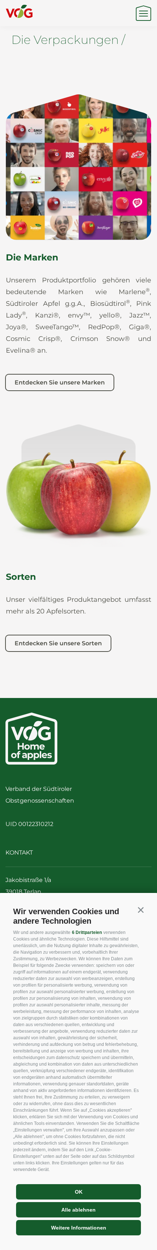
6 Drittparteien (87, 932)
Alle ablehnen (78, 1210)
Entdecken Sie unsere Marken (60, 382)
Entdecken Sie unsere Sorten (58, 643)
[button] (140, 910)
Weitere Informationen (78, 1228)
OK (79, 1192)
